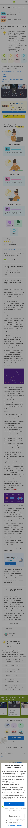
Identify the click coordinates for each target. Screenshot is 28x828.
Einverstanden (14, 804)
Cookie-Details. (5, 781)
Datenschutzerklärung (16, 779)
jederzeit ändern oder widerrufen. (12, 795)
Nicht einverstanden (14, 816)
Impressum (19, 825)
